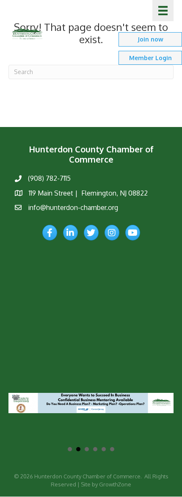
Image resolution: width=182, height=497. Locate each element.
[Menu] (163, 10)
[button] (150, 39)
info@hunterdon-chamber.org (73, 207)
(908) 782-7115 (49, 178)
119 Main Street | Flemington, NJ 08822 (88, 193)
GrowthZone (115, 484)
